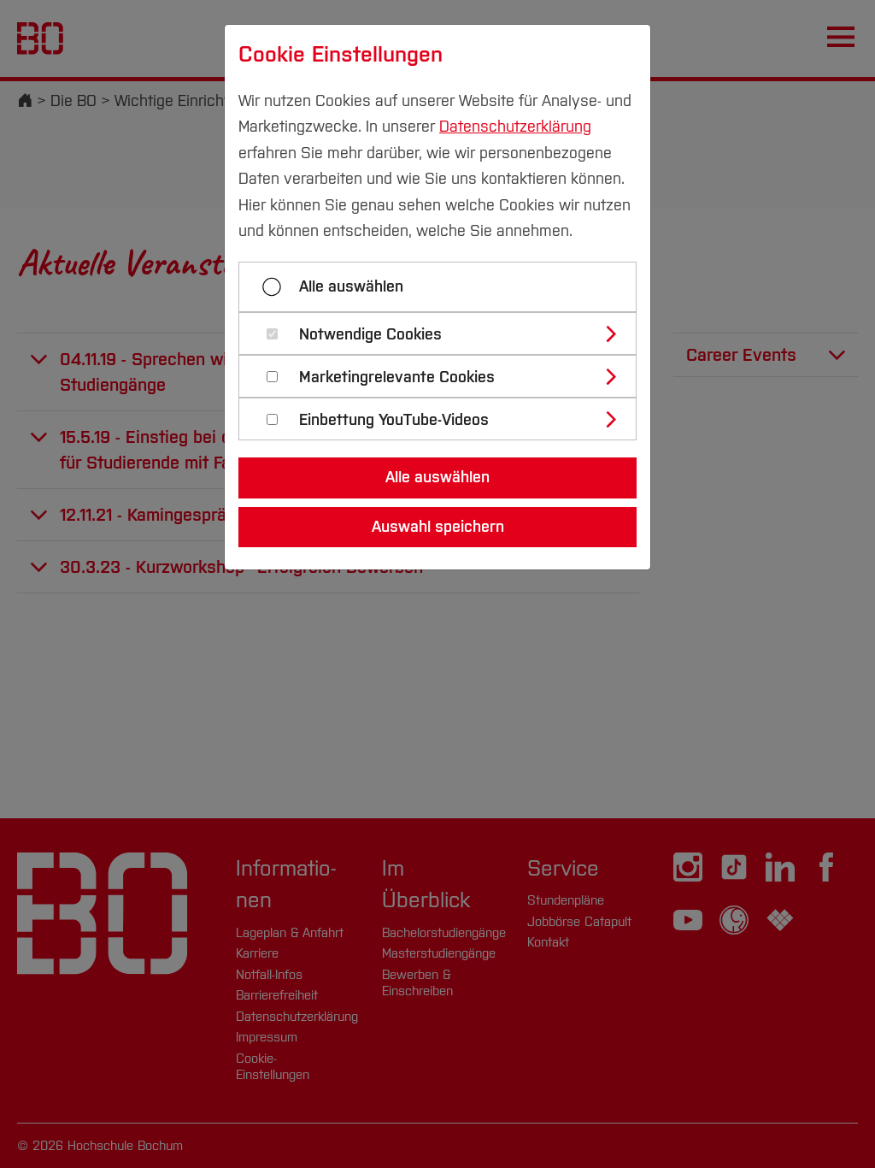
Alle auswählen (351, 286)
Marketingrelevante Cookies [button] (397, 377)
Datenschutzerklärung (515, 126)
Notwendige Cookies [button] (370, 335)
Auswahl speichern (438, 526)
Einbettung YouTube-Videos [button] (394, 420)
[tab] (445, 333)
